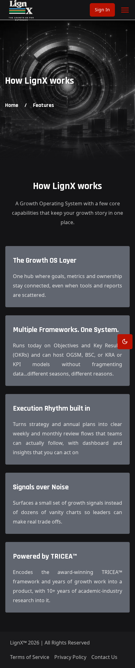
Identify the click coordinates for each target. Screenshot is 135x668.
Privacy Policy (70, 657)
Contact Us (104, 657)
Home (11, 105)
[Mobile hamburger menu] (125, 10)
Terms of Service (29, 657)
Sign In (102, 10)
